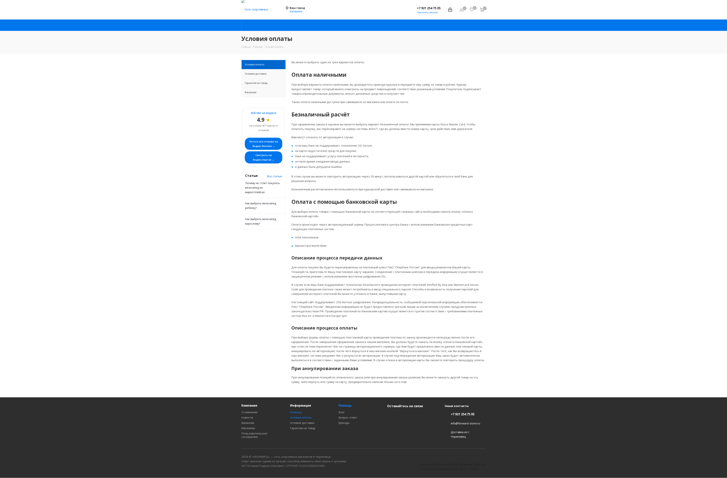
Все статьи (274, 176)
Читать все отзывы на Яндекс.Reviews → (263, 144)
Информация (300, 405)
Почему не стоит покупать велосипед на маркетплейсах (262, 187)
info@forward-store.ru (465, 423)
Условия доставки (302, 423)
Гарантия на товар (302, 428)
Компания (249, 405)
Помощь (296, 412)
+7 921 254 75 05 (429, 8)
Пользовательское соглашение (254, 435)
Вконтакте (391, 415)
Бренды (344, 423)
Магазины (248, 428)
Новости (247, 417)
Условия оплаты (301, 417)
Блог (342, 412)
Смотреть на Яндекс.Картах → (263, 157)
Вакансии (247, 423)
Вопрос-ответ (348, 417)
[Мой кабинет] (450, 9)
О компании (249, 412)
